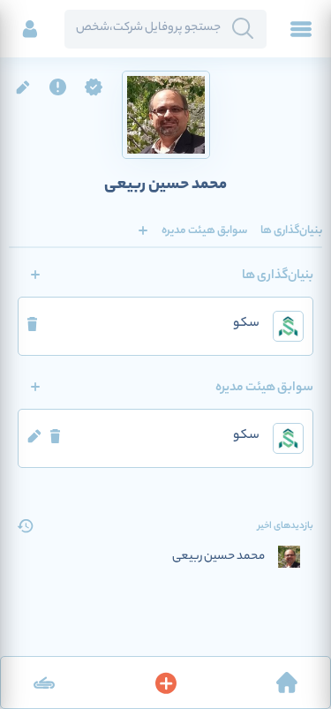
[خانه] (287, 682)
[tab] (291, 230)
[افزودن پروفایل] (166, 682)
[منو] (301, 29)
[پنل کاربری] (30, 29)
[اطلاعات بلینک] (44, 682)
